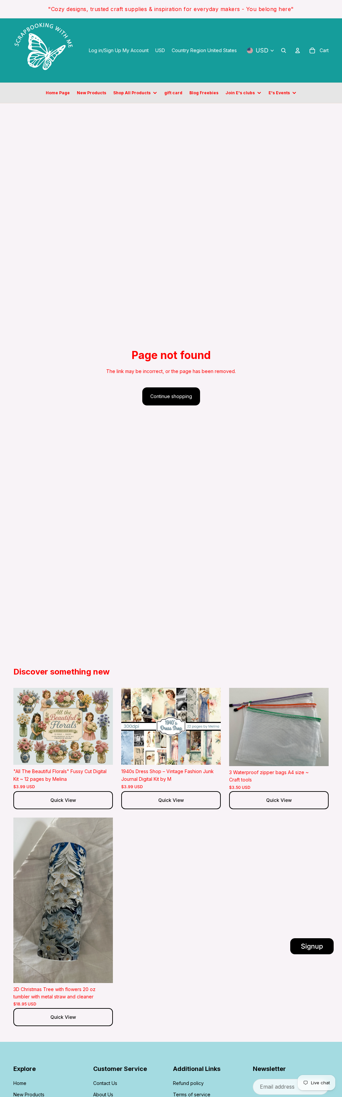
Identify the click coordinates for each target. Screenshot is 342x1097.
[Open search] (283, 50)
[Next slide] (103, 726)
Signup (312, 946)
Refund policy (188, 1083)
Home (19, 1083)
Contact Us (105, 1083)
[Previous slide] (23, 726)
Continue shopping (171, 396)
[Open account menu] (297, 50)
